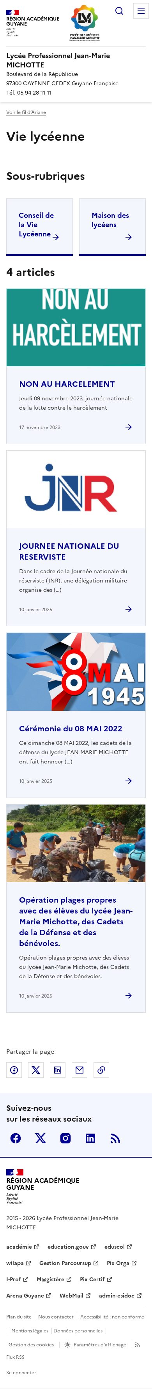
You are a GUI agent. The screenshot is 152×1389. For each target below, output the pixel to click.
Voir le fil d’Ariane (26, 112)
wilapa (15, 1263)
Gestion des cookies (31, 1344)
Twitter (40, 1138)
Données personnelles (78, 1330)
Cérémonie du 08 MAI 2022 (70, 728)
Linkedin (90, 1138)
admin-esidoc (116, 1296)
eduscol (114, 1247)
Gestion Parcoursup (65, 1263)
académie (19, 1247)
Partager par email (79, 1070)
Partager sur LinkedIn (57, 1070)
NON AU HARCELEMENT (67, 384)
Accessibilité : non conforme (112, 1316)
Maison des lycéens (110, 220)
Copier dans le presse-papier (101, 1070)
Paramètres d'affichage (100, 1344)
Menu (141, 11)
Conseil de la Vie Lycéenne (36, 224)
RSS (115, 1138)
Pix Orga (118, 1263)
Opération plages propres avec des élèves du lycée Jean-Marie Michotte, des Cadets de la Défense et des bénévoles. (76, 921)
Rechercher (119, 11)
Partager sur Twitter (36, 1070)
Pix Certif (92, 1279)
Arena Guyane (25, 1296)
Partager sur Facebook (14, 1070)
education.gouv (68, 1247)
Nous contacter (56, 1316)
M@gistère (50, 1279)
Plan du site (19, 1316)
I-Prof (13, 1279)
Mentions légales (29, 1330)
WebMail (71, 1296)
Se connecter (21, 1372)
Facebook (15, 1138)
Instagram (65, 1138)
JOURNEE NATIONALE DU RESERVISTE (69, 551)
